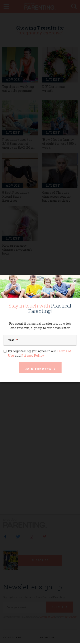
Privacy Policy (32, 355)
